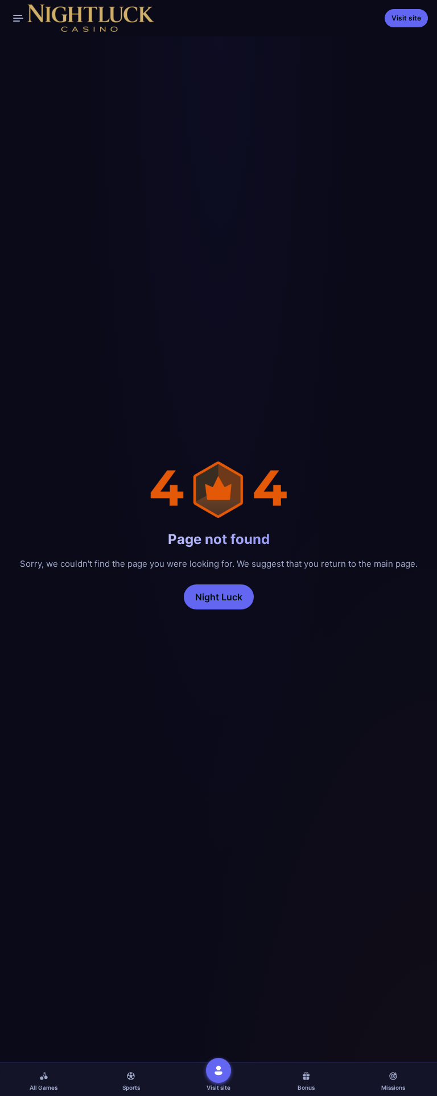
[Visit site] (218, 1070)
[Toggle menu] (18, 18)
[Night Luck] (81, 18)
